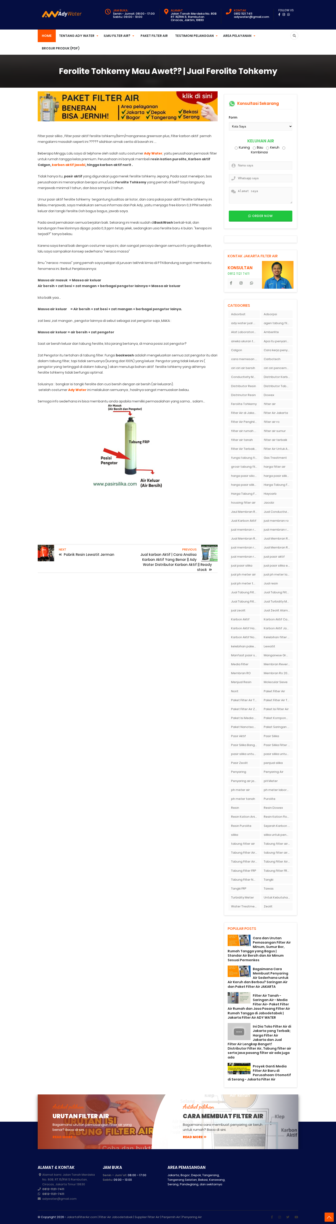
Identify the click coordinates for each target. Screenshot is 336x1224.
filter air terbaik (275, 440)
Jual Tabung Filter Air (245, 592)
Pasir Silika (271, 736)
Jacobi (269, 502)
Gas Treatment (275, 458)
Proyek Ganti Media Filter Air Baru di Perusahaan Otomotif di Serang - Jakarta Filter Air (259, 1073)
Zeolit (268, 906)
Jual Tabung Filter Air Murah (278, 592)
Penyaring (238, 772)
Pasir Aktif (238, 736)
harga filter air (274, 466)
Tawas (269, 888)
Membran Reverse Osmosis (278, 664)
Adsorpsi (270, 314)
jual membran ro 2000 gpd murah (245, 529)
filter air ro (272, 422)
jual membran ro (276, 520)
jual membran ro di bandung (278, 529)
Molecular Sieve (276, 682)
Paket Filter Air (154, 35)
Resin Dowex (273, 808)
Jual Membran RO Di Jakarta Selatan (245, 538)
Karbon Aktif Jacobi (278, 628)
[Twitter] (287, 1217)
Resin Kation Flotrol (278, 816)
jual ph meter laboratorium (278, 574)
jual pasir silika (241, 565)
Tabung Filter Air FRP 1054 (245, 861)
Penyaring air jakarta (245, 781)
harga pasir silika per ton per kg (278, 476)
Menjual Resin (241, 682)
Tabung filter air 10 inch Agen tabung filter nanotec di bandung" (278, 843)
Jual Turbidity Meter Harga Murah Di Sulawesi (278, 601)
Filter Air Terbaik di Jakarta (245, 449)
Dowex (269, 395)
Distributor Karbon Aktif (278, 377)
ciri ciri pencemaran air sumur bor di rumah (278, 368)
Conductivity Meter (245, 377)
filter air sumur (275, 431)
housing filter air (243, 502)
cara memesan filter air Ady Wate (245, 359)
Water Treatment (244, 906)
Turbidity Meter (242, 897)
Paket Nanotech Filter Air (245, 727)
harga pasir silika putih (245, 485)
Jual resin (271, 583)
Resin (235, 808)
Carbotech (272, 359)
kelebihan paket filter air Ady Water (245, 646)
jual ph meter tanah (245, 583)
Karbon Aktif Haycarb (245, 628)
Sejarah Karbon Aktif (278, 826)
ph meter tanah (243, 799)
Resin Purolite (241, 826)
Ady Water (153, 153)
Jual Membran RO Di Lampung (278, 538)
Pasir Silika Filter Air (278, 745)
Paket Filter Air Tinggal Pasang (278, 700)
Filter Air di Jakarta (245, 413)
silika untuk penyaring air (278, 835)
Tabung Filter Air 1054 (245, 852)
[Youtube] (296, 1217)
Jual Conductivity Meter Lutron (278, 512)
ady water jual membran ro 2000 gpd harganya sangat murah (245, 323)
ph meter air (240, 790)
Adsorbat (238, 314)
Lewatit (269, 646)
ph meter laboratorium (278, 790)
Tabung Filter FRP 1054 (278, 870)
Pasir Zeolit (239, 763)
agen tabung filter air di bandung (278, 323)
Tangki (268, 879)
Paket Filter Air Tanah (245, 700)
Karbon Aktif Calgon (278, 619)
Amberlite (271, 332)
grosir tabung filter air (245, 466)
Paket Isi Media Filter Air (245, 718)
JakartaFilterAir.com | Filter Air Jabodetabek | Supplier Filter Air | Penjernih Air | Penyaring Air (134, 1217)
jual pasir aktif (274, 556)
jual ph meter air (243, 574)
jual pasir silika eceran (278, 565)
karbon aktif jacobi (68, 165)
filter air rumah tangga (245, 431)
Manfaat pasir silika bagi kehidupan (245, 655)
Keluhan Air (260, 141)
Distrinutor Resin (243, 395)
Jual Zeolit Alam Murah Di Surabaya (278, 610)
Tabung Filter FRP (243, 870)
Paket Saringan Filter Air (278, 727)
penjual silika (273, 763)
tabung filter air (243, 843)
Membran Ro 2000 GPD (278, 673)
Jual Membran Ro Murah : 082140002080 (278, 547)
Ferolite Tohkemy (244, 404)
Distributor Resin (243, 386)
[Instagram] (279, 1217)
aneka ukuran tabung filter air (245, 341)
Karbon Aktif (240, 619)
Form (233, 117)
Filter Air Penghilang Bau (245, 422)
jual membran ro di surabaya (245, 547)
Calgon (236, 350)
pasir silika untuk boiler (245, 754)
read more (62, 1137)
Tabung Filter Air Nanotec (278, 861)
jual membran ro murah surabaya (245, 556)
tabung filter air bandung (278, 852)
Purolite (269, 799)
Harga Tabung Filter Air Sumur (245, 493)
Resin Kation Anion (245, 816)
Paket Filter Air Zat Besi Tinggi (245, 709)
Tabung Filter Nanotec (245, 879)
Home (47, 35)
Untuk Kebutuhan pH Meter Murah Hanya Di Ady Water (278, 897)
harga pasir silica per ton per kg (245, 476)
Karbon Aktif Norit (244, 637)
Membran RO (241, 673)
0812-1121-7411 (53, 1189)
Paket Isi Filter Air (276, 709)
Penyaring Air (273, 772)
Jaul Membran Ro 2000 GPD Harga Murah (245, 512)
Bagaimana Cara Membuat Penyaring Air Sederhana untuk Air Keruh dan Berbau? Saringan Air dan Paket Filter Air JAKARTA (258, 978)
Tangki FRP (238, 888)
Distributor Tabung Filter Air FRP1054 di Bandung (278, 386)
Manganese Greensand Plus (278, 655)
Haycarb (270, 493)
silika (234, 835)
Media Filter (239, 664)
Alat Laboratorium (245, 332)
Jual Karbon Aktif (243, 520)
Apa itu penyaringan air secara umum (278, 341)
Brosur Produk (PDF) (61, 48)
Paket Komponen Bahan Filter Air (278, 718)
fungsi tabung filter (245, 458)
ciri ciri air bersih (243, 368)
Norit (234, 691)
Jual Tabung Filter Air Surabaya (245, 601)
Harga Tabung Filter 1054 (278, 485)
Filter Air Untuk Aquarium (278, 449)
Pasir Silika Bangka (244, 745)
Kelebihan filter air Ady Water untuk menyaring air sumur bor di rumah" (278, 637)
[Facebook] (272, 1217)
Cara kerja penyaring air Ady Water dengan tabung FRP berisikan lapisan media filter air (278, 350)
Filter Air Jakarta (276, 413)
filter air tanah (242, 440)
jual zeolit (238, 610)
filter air (270, 404)
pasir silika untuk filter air (278, 754)
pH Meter (271, 781)
